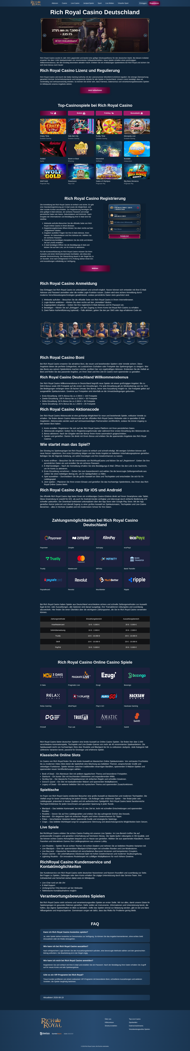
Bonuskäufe (135, 113)
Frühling (107, 113)
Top (51, 113)
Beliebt (79, 113)
